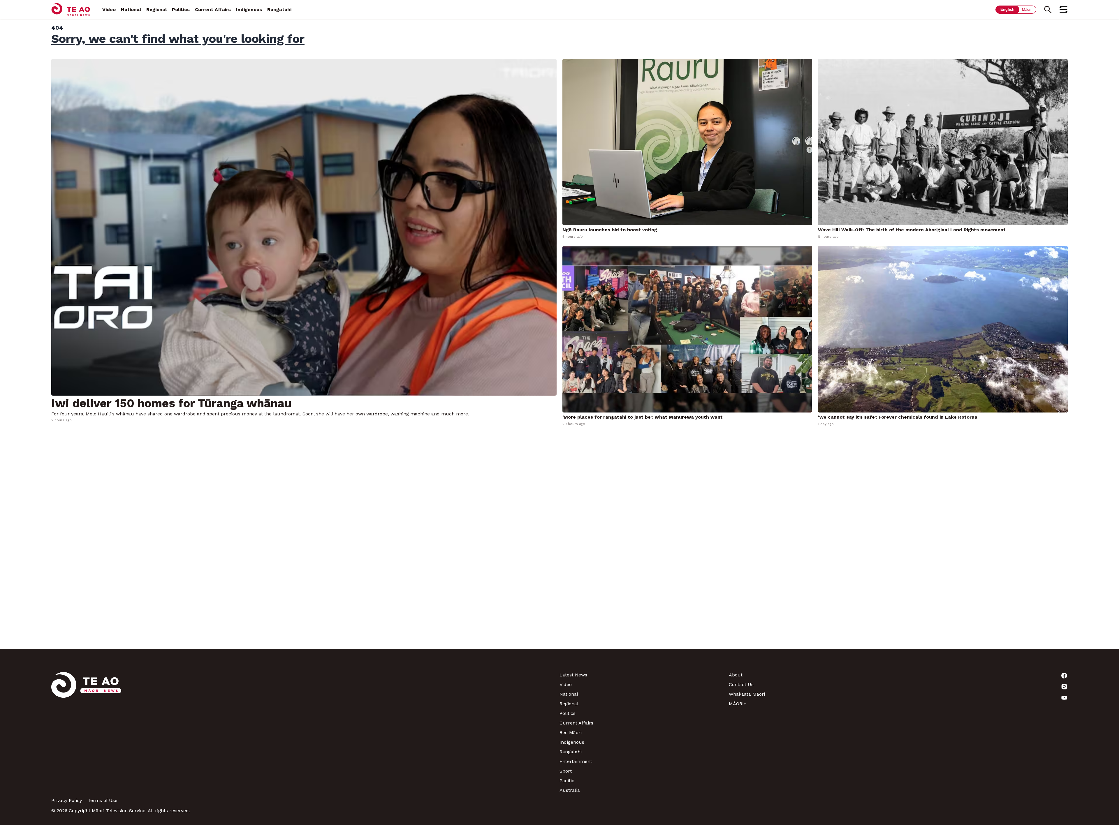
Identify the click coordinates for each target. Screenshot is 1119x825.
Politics (181, 9)
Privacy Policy (66, 800)
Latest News (573, 675)
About (736, 675)
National (131, 9)
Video (109, 9)
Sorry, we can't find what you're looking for (178, 39)
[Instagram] (983, 686)
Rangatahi (279, 9)
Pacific (567, 780)
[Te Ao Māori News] (86, 732)
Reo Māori (571, 732)
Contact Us (741, 684)
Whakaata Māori (747, 694)
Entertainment (576, 761)
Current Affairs (213, 9)
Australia (570, 790)
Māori (1026, 9)
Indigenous (249, 9)
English (1007, 9)
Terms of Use (102, 800)
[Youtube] (983, 697)
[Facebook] (983, 675)
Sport (566, 771)
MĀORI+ (737, 703)
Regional (156, 9)
